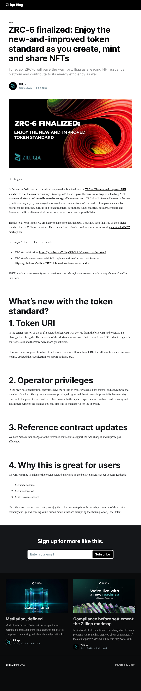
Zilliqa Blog (14, 5)
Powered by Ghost (125, 664)
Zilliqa (22, 84)
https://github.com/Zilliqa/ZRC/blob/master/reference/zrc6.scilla (52, 263)
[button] (132, 5)
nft (11, 22)
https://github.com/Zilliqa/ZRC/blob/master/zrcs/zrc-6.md (72, 252)
